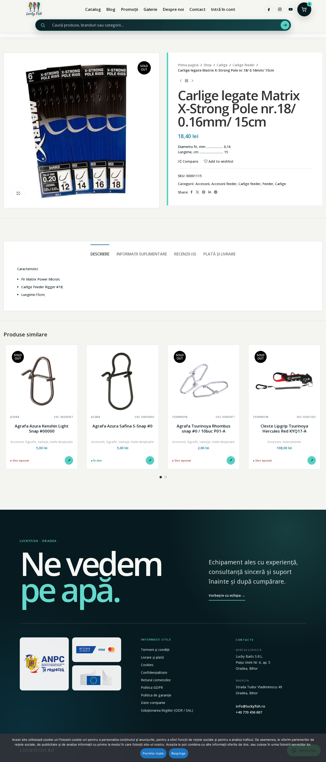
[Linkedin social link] (210, 192)
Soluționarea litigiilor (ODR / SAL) (167, 710)
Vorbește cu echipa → (227, 595)
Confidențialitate (154, 672)
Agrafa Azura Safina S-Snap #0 (122, 426)
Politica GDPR (152, 687)
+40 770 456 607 (249, 712)
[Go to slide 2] (165, 477)
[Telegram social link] (216, 192)
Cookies (147, 664)
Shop (208, 65)
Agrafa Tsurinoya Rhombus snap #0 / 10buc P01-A (203, 428)
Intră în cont (223, 9)
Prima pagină (188, 65)
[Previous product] (181, 81)
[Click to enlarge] (18, 193)
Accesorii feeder (223, 183)
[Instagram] (280, 9)
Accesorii (202, 183)
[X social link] (197, 192)
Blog (110, 9)
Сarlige (222, 65)
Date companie (153, 702)
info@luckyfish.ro (250, 706)
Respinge (178, 753)
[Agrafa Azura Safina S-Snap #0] (122, 380)
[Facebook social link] (191, 192)
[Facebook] (269, 9)
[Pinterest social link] (204, 192)
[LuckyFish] (35, 9)
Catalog (93, 9)
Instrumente (292, 442)
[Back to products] (186, 81)
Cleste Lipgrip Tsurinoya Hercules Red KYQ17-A (284, 428)
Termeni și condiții (155, 649)
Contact (197, 9)
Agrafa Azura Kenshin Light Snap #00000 (42, 428)
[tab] (99, 251)
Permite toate (153, 753)
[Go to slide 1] (161, 477)
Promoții (129, 9)
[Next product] (192, 81)
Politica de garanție (156, 695)
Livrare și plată (152, 657)
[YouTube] (290, 9)
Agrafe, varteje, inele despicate (49, 442)
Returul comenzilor (156, 680)
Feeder (267, 183)
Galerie (150, 9)
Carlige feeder (244, 65)
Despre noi (173, 9)
